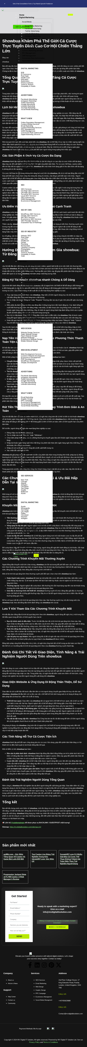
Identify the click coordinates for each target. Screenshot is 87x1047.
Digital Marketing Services (31, 61)
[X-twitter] (58, 965)
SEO (21, 140)
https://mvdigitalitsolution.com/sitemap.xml (25, 827)
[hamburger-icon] (70, 15)
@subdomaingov (18, 823)
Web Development (29, 289)
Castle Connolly (28, 533)
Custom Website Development (30, 297)
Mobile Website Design (33, 285)
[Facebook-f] (30, 965)
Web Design (26, 268)
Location (23, 411)
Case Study (24, 524)
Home (21, 15)
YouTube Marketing (32, 39)
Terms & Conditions (50, 1042)
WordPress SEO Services (31, 177)
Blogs (24, 544)
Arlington (28, 466)
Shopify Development (33, 309)
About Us (23, 537)
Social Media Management (32, 321)
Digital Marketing (26, 17)
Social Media (26, 22)
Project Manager (26, 548)
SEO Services (27, 415)
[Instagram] (44, 965)
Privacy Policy (34, 1042)
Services (23, 261)
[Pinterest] (51, 965)
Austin (27, 440)
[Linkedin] (37, 965)
